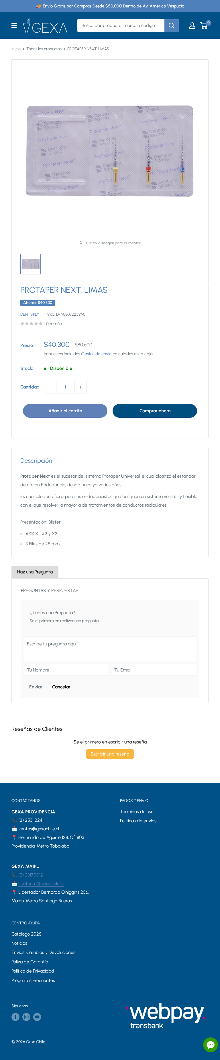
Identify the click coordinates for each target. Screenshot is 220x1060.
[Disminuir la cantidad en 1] (50, 387)
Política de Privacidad (32, 971)
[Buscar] (171, 25)
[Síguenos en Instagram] (26, 1017)
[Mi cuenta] (192, 25)
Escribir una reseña (110, 754)
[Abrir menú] (14, 25)
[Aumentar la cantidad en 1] (80, 387)
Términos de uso (137, 811)
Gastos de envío (96, 353)
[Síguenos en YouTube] (37, 1017)
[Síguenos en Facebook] (15, 1017)
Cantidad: (30, 387)
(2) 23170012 (30, 875)
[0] (203, 25)
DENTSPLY (29, 314)
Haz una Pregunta (35, 572)
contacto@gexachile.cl (41, 883)
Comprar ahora (155, 410)
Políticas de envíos (138, 820)
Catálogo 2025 (26, 934)
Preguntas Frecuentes (33, 980)
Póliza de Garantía (29, 962)
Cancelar (61, 687)
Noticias (19, 943)
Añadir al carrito (65, 410)
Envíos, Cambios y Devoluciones (43, 952)
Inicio (16, 48)
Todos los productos (44, 48)
